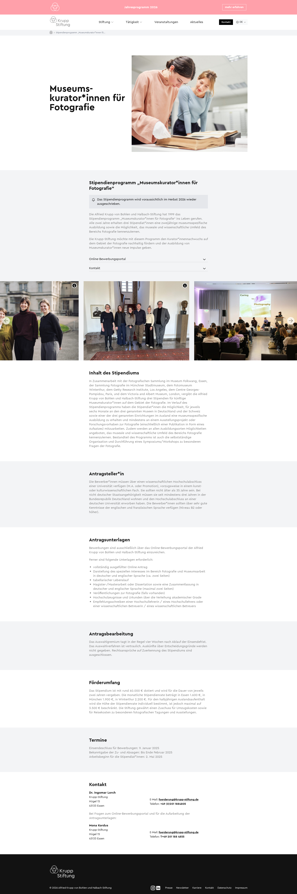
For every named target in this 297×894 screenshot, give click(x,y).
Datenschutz (224, 888)
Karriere (196, 888)
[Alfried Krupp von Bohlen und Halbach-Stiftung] (71, 22)
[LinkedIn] (158, 888)
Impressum (241, 888)
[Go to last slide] (6, 321)
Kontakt (226, 22)
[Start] (52, 32)
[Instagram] (153, 888)
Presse (168, 888)
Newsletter (182, 888)
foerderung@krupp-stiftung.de (178, 799)
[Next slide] (291, 321)
